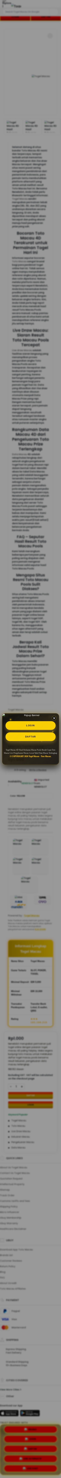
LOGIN (30, 725)
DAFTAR (30, 736)
